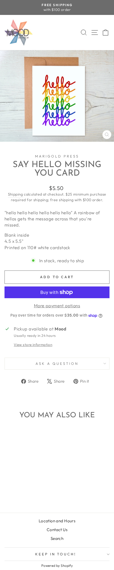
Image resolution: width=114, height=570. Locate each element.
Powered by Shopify (57, 565)
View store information (33, 344)
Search (57, 538)
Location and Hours (57, 520)
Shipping (15, 194)
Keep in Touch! (55, 554)
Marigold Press (57, 156)
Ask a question (57, 363)
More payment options (57, 305)
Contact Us (57, 529)
